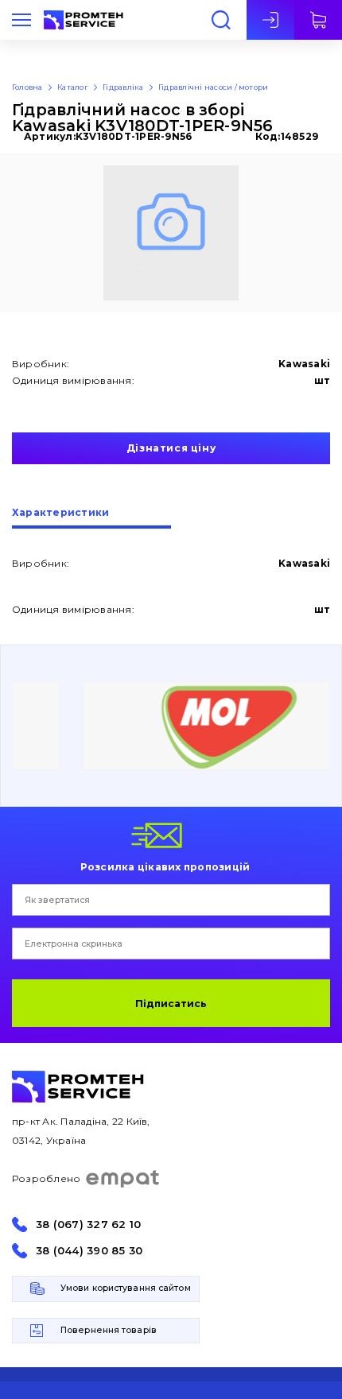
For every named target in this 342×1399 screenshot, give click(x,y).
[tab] (91, 518)
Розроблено (46, 1178)
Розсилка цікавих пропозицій (165, 866)
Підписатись (171, 1004)
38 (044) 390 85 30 (89, 1251)
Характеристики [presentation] (60, 513)
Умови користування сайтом (125, 1288)
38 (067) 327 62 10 (88, 1224)
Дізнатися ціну (171, 448)
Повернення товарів (108, 1330)
